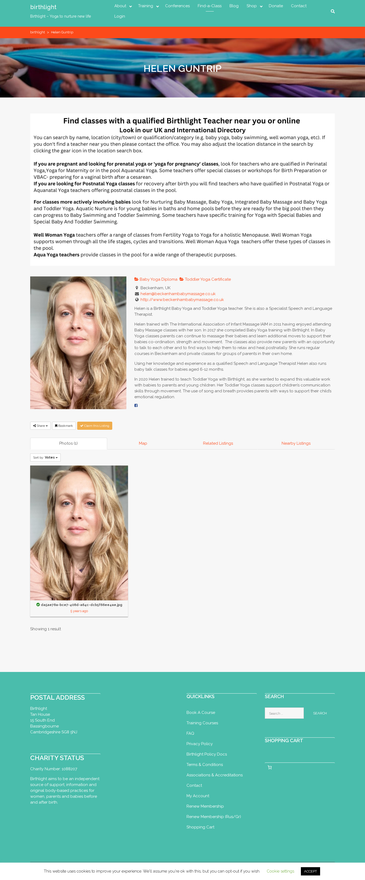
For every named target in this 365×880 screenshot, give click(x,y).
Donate (276, 5)
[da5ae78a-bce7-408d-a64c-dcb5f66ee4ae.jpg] (79, 532)
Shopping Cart (200, 827)
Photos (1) (68, 443)
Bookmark (65, 426)
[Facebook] (136, 405)
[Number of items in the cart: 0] (270, 767)
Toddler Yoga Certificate (207, 279)
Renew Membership (205, 806)
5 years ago (79, 611)
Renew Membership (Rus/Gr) (214, 816)
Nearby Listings (296, 443)
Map (143, 443)
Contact (298, 5)
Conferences (177, 5)
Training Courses (202, 723)
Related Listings (218, 443)
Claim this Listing (96, 426)
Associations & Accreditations (215, 775)
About (120, 5)
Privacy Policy (200, 743)
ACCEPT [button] (310, 871)
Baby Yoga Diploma (158, 279)
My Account (198, 795)
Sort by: (44, 457)
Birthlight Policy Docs (207, 754)
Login (119, 16)
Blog (234, 5)
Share (41, 426)
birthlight (43, 7)
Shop (252, 5)
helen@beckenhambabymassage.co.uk (178, 293)
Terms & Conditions (205, 764)
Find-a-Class (210, 5)
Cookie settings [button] (280, 871)
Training (145, 5)
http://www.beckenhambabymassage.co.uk (182, 299)
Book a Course (201, 712)
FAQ (190, 733)
